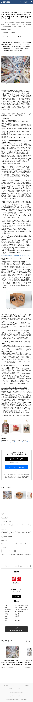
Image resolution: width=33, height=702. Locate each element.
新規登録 (26, 2)
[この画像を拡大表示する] (7, 495)
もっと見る (29, 641)
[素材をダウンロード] (18, 36)
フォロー (16, 596)
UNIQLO (12, 532)
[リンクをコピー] (21, 36)
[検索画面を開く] (31, 2)
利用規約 (27, 685)
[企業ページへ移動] (16, 581)
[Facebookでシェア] (10, 36)
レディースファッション (9, 525)
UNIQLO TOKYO (7, 536)
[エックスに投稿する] (7, 36)
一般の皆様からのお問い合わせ (16, 696)
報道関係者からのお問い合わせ (16, 689)
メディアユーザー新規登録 (16, 467)
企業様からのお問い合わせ (16, 692)
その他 (4, 517)
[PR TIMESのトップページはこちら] (6, 2)
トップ (4, 566)
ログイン (21, 2)
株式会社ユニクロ (22, 566)
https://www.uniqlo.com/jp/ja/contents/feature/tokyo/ (15, 442)
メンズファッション (24, 525)
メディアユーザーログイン (16, 459)
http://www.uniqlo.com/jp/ (21, 605)
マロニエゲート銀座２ (24, 532)
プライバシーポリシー (16, 685)
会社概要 (6, 685)
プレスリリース (12, 566)
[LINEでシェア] (13, 36)
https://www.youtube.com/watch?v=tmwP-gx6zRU (15, 255)
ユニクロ (5, 532)
